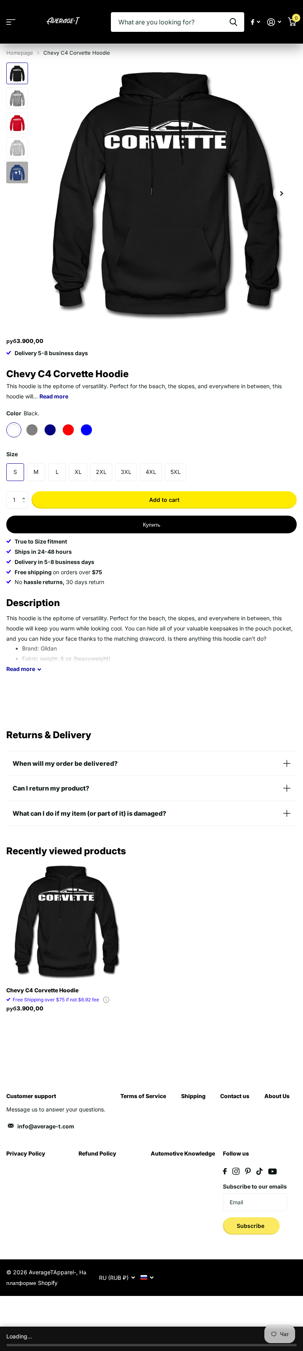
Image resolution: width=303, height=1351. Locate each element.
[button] (25, 493)
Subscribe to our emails (255, 1186)
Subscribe (251, 1225)
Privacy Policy (25, 1153)
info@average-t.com (45, 1126)
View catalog (10, 22)
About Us (277, 1096)
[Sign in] (274, 22)
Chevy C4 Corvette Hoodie (42, 990)
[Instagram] (235, 1171)
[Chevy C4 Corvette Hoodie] (66, 921)
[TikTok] (259, 1171)
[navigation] (17, 73)
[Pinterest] (248, 1171)
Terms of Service (143, 1096)
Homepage (19, 53)
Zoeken (233, 22)
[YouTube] (272, 1171)
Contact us (234, 1096)
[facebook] (225, 1171)
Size (12, 454)
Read (20, 668)
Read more (53, 396)
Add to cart (164, 499)
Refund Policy (97, 1153)
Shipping (193, 1096)
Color (22, 413)
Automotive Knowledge (183, 1153)
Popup (106, 1000)
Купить (151, 524)
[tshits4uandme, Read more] (255, 22)
